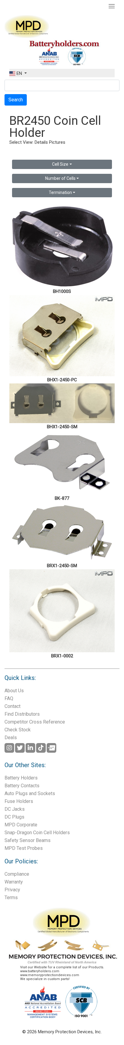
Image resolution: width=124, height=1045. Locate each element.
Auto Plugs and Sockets (30, 793)
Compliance (17, 874)
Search (15, 100)
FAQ (9, 698)
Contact (12, 706)
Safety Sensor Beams (28, 840)
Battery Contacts (22, 785)
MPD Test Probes (24, 848)
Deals (11, 737)
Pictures (57, 142)
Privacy (12, 890)
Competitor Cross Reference (35, 722)
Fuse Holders (19, 801)
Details (41, 142)
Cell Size (60, 164)
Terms (11, 897)
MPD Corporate (21, 825)
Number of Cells (60, 178)
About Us (14, 690)
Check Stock (18, 730)
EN (19, 73)
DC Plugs (14, 817)
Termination (60, 192)
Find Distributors (22, 714)
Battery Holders (21, 778)
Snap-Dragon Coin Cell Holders (37, 832)
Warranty (14, 882)
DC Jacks (15, 809)
